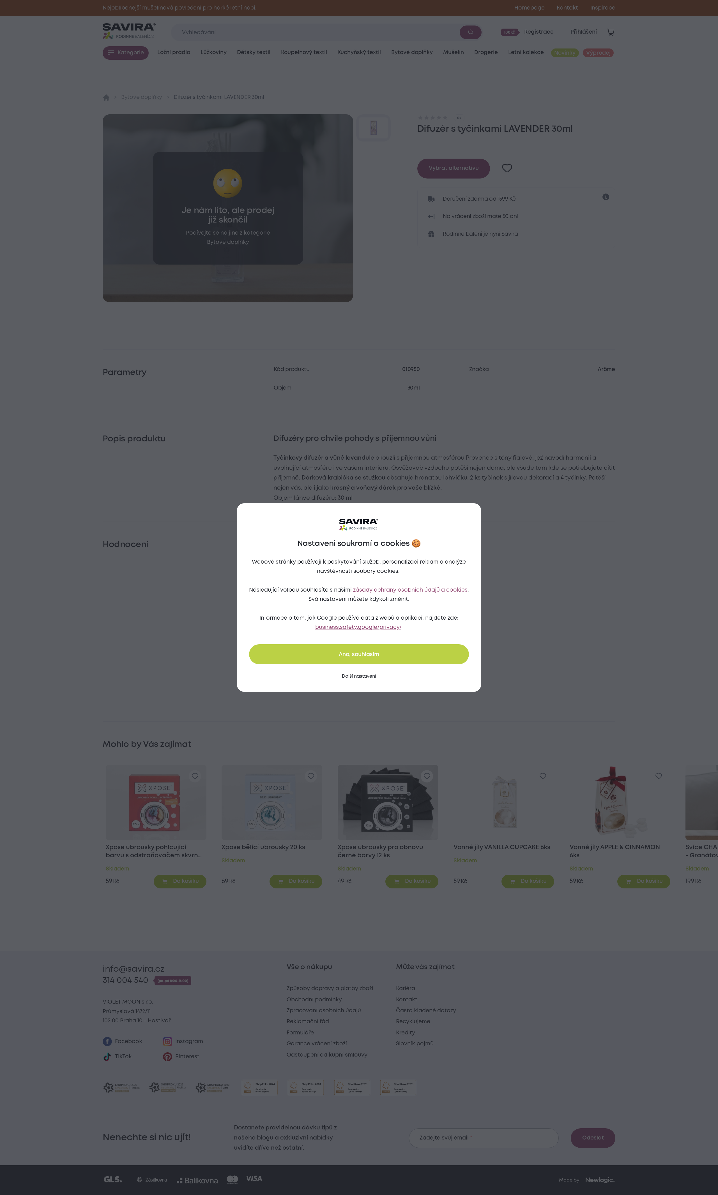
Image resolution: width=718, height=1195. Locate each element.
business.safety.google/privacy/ (358, 627)
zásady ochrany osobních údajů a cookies (410, 590)
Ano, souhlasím (359, 654)
